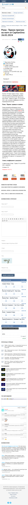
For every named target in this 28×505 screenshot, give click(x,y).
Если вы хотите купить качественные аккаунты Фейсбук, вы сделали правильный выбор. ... (13, 464)
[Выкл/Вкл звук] (18, 407)
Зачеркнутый (6, 399)
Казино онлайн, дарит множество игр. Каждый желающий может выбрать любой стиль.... (13, 476)
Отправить (23, 407)
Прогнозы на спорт (20, 21)
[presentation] (3, 219)
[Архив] (19, 407)
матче (20, 110)
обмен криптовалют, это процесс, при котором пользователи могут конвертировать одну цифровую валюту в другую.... (13, 457)
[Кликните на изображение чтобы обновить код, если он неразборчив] (7, 263)
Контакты (13, 496)
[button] (3, 219)
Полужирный (2, 399)
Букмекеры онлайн (13, 497)
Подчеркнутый (4, 399)
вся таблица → (23, 326)
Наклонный (3, 399)
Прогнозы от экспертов (7, 21)
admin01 (6, 409)
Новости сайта (13, 494)
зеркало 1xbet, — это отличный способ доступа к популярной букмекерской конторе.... (14, 470)
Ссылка (9, 399)
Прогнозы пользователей (8, 15)
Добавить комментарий (8, 275)
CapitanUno (14, 39)
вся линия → (23, 280)
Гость (6, 437)
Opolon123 (7, 424)
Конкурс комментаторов (8, 18)
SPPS (3, 334)
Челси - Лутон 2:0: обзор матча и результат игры (12, 193)
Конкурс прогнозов (18, 12)
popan (6, 418)
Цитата (12, 399)
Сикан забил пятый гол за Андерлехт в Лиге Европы (13, 187)
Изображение (10, 399)
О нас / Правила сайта (13, 492)
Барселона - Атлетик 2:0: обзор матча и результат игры (13, 190)
